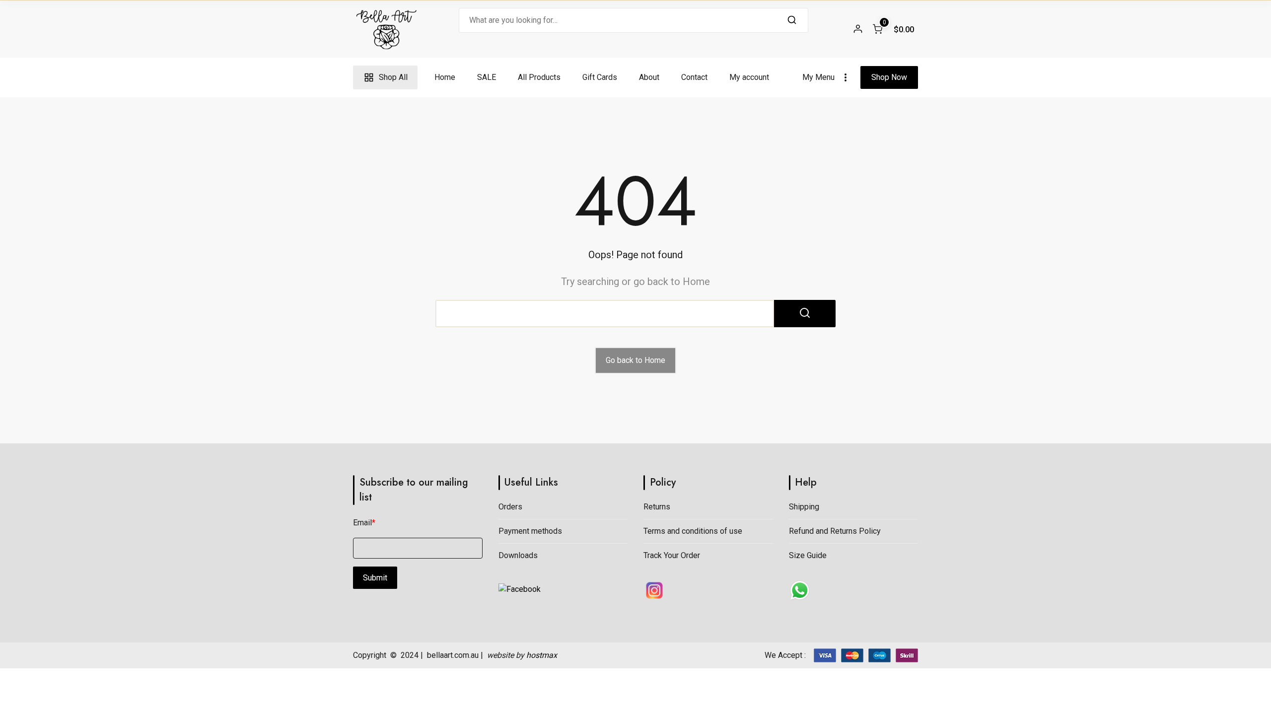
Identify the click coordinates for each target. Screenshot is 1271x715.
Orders (510, 506)
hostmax (541, 655)
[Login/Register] (858, 29)
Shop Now (889, 77)
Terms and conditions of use (692, 531)
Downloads (518, 555)
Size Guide (808, 555)
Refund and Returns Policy (835, 531)
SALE (486, 77)
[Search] (792, 20)
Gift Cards (599, 77)
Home (444, 77)
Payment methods (530, 531)
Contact (694, 77)
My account (749, 77)
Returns (656, 506)
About (649, 77)
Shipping (804, 506)
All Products (539, 77)
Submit (375, 577)
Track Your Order (671, 555)
